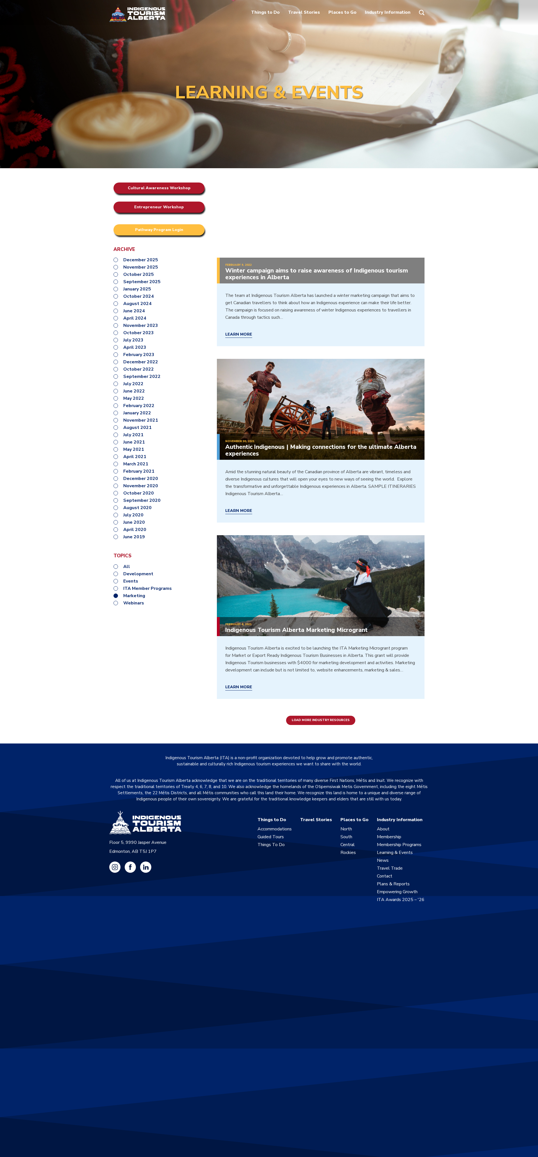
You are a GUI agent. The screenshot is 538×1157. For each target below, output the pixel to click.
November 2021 (140, 420)
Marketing (134, 596)
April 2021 (134, 457)
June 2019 (134, 537)
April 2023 (134, 347)
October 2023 (138, 333)
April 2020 (134, 529)
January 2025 (137, 289)
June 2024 (134, 311)
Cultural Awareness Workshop (159, 188)
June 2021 (134, 442)
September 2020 (142, 500)
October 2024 (138, 296)
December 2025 (140, 260)
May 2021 (133, 449)
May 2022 (133, 398)
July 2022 (133, 384)
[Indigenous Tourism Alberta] (137, 12)
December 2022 (140, 362)
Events (130, 581)
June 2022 (134, 391)
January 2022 (137, 413)
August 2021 (137, 427)
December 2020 (140, 478)
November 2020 (140, 486)
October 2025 (138, 274)
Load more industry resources (321, 720)
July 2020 (133, 515)
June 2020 (134, 522)
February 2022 (138, 406)
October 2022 (138, 369)
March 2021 (135, 464)
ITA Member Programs (147, 588)
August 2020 (137, 508)
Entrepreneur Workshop (159, 207)
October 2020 (138, 493)
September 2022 (142, 376)
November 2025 (140, 267)
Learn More (238, 334)
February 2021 (138, 471)
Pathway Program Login (159, 229)
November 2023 (140, 325)
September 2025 (142, 282)
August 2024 (137, 304)
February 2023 (138, 355)
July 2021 (133, 435)
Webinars (133, 603)
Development (138, 574)
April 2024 (134, 318)
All (126, 567)
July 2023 (133, 340)
